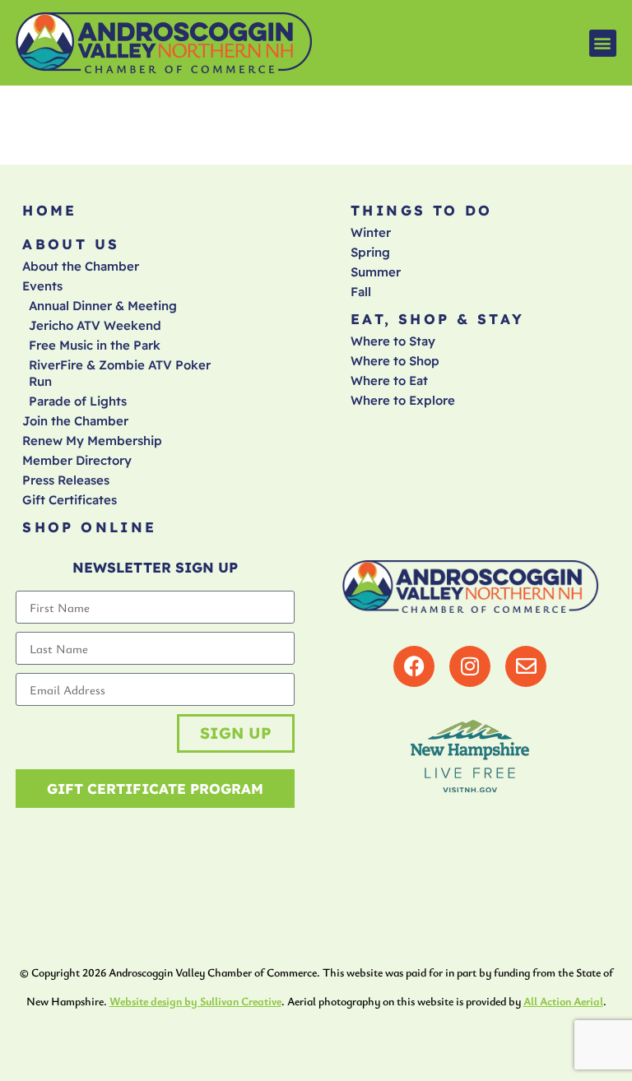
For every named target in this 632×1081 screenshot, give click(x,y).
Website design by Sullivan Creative (195, 1001)
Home (49, 210)
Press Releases (65, 480)
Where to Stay (393, 341)
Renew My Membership (92, 440)
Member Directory (77, 460)
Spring (370, 252)
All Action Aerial (563, 1001)
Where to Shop (395, 361)
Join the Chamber (75, 421)
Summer (376, 272)
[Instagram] (469, 666)
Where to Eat (389, 380)
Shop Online (89, 527)
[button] (602, 43)
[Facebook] (413, 666)
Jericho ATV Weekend (95, 325)
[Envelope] (525, 666)
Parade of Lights (78, 401)
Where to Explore (403, 400)
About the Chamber (80, 266)
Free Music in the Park (94, 345)
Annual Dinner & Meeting (103, 305)
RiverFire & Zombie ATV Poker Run (120, 373)
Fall (361, 291)
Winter (371, 232)
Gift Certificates (69, 500)
